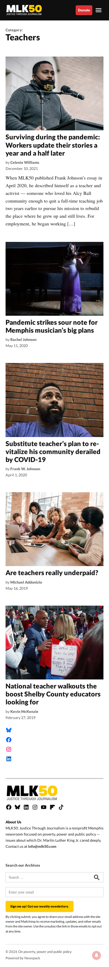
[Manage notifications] (96, 955)
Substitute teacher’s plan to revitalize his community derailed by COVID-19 (53, 451)
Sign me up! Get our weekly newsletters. (39, 906)
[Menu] (99, 10)
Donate (84, 10)
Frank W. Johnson (25, 469)
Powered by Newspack (23, 958)
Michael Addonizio (26, 582)
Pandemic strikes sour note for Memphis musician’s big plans (52, 326)
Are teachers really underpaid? (52, 572)
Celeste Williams (24, 162)
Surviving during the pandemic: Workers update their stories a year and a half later (53, 145)
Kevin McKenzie (24, 711)
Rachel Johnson (23, 339)
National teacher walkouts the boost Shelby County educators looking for (53, 694)
